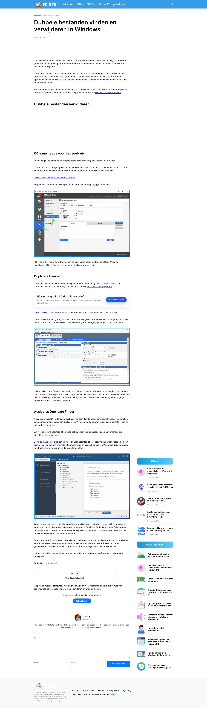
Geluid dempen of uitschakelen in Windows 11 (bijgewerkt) (159, 471)
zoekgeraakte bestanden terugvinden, (55, 543)
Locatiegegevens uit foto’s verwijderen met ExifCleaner (160, 485)
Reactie (37, 638)
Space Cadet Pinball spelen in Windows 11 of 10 (159, 499)
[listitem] (155, 555)
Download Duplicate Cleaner (47, 312)
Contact (75, 690)
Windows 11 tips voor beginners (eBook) (94, 694)
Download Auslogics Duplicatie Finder (52, 442)
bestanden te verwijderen (99, 286)
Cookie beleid (88, 690)
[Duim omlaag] (77, 573)
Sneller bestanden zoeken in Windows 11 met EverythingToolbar (159, 514)
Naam (36, 662)
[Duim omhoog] (72, 573)
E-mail (73, 662)
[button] (172, 4)
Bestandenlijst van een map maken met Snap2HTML (160, 529)
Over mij (100, 690)
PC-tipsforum (93, 586)
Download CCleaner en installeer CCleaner (54, 177)
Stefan (86, 616)
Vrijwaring (126, 690)
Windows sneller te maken (108, 92)
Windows (37, 15)
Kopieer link (82, 601)
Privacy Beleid (113, 690)
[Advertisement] (82, 49)
